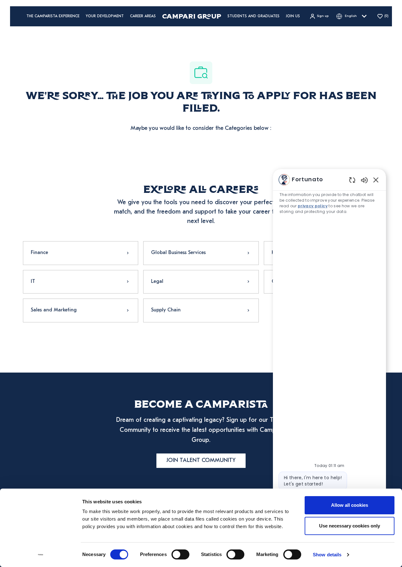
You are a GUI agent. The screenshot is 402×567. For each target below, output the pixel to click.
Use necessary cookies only (349, 525)
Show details (327, 554)
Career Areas (143, 16)
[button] (319, 16)
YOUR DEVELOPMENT (105, 16)
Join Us (293, 16)
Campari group (191, 16)
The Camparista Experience (52, 16)
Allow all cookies (349, 505)
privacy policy (313, 206)
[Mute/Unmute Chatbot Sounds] (364, 179)
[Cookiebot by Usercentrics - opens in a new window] (40, 554)
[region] (329, 350)
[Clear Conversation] (352, 180)
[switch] (180, 554)
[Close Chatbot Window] (376, 179)
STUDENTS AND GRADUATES (253, 16)
